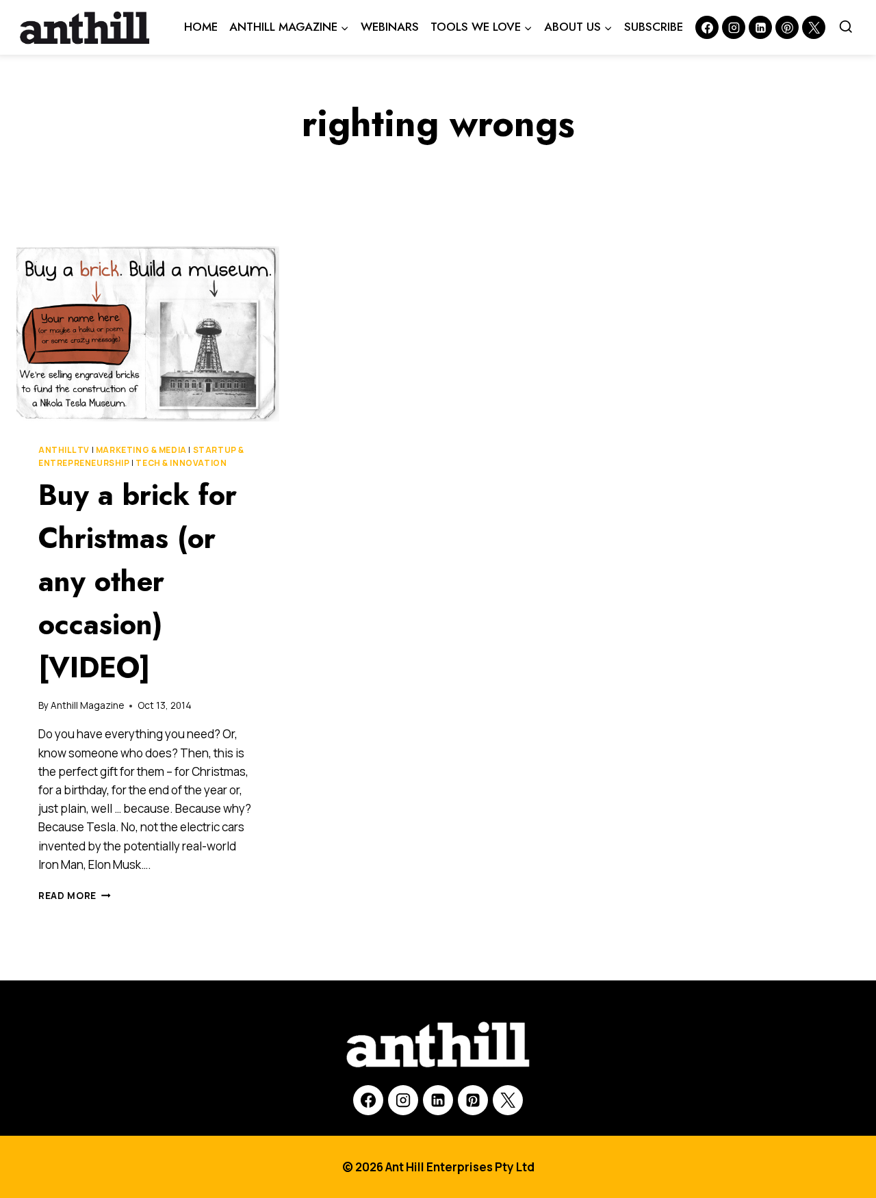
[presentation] (147, 333)
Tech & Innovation (181, 463)
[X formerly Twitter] (813, 27)
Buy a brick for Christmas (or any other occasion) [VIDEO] (137, 581)
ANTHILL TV (64, 450)
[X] (508, 1100)
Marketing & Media (141, 450)
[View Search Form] (846, 27)
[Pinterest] (787, 27)
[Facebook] (707, 27)
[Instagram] (733, 27)
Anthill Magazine (87, 705)
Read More (74, 895)
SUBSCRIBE (653, 26)
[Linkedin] (760, 27)
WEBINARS (390, 26)
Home (201, 26)
